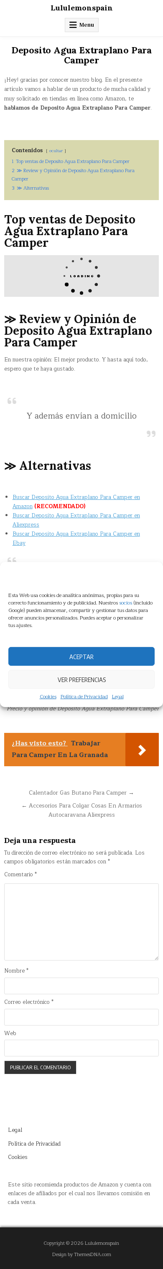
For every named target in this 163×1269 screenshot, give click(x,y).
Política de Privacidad (84, 697)
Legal (118, 697)
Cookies (48, 697)
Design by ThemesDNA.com (81, 1255)
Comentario (20, 874)
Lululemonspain (82, 8)
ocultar (56, 150)
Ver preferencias (82, 679)
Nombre (16, 971)
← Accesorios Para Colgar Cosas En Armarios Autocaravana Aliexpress (81, 810)
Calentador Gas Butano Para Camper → (81, 793)
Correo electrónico (28, 1002)
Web (10, 1033)
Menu (86, 24)
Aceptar (81, 656)
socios (125, 603)
